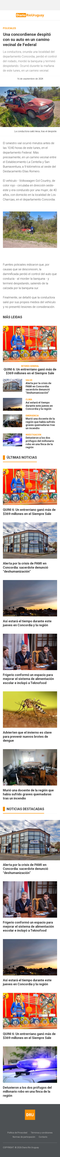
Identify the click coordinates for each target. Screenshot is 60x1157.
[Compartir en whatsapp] (17, 83)
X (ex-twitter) (32, 1126)
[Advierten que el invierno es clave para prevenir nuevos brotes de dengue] (30, 709)
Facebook (21, 1126)
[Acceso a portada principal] (30, 15)
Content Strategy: (27, 1151)
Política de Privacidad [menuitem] (17, 1132)
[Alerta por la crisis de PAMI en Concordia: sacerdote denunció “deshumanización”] (12, 385)
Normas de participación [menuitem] (24, 1137)
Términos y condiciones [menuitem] (42, 1132)
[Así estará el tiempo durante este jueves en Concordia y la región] (12, 404)
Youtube (38, 1126)
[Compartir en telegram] (37, 83)
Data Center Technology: (32, 1151)
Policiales (9, 28)
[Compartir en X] (32, 83)
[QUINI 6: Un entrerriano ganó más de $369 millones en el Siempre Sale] (30, 344)
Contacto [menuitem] (43, 1137)
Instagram (27, 1126)
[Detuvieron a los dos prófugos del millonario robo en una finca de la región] (12, 439)
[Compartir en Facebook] (22, 83)
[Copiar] (27, 83)
